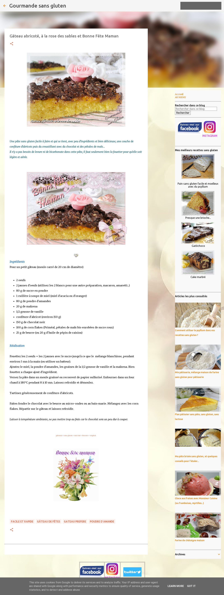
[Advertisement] (164, 142)
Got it (191, 586)
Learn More (176, 586)
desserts (85, 435)
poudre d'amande (102, 521)
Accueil (179, 94)
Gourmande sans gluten (37, 6)
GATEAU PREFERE (75, 521)
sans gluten (68, 435)
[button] (12, 44)
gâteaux (59, 435)
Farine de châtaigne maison (189, 540)
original (93, 435)
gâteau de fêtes (48, 521)
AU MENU (180, 97)
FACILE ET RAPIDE (22, 521)
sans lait (77, 435)
